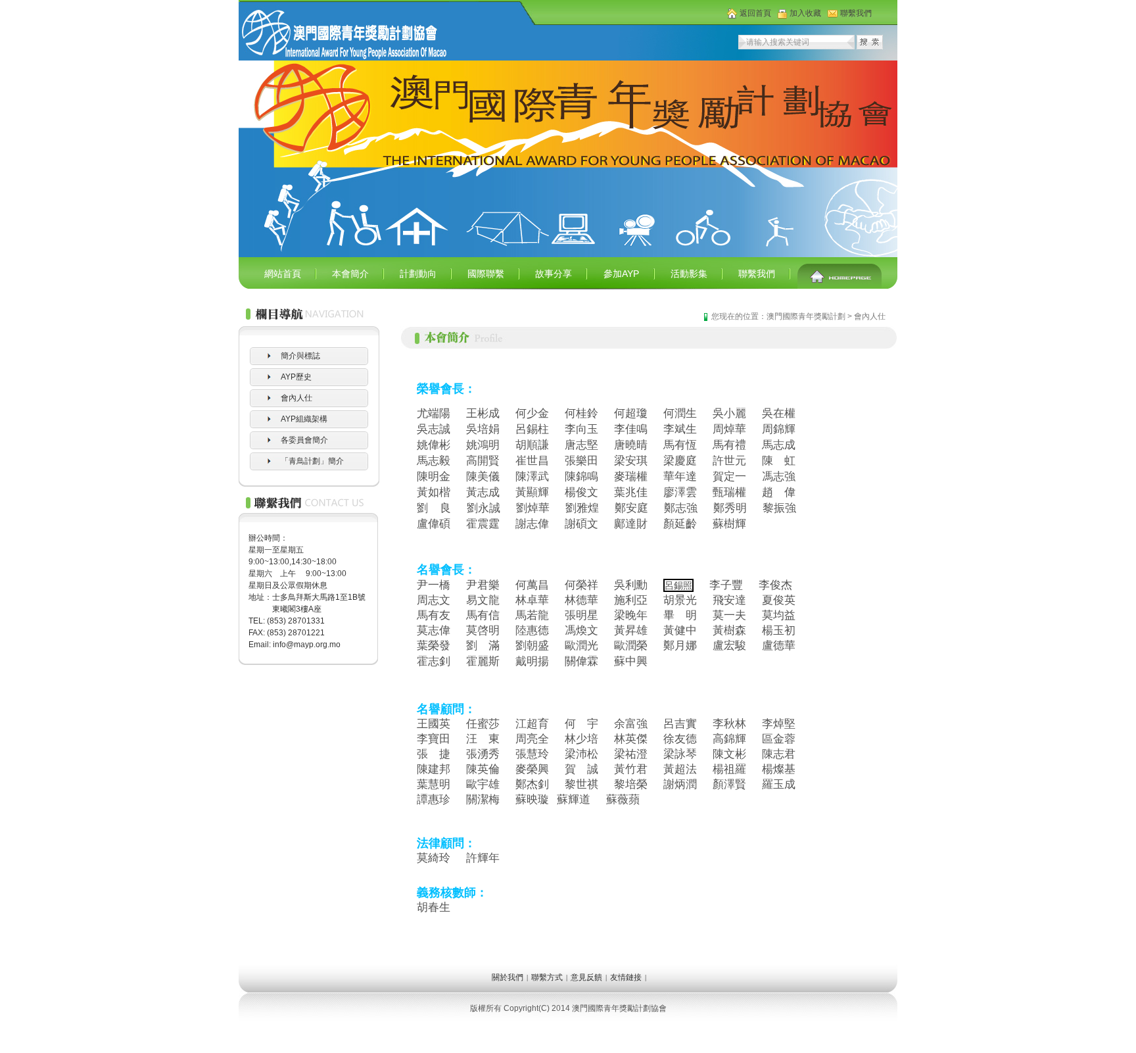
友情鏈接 (626, 977)
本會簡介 (350, 273)
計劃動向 (418, 273)
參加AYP (621, 273)
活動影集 (689, 273)
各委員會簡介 (304, 440)
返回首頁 (755, 13)
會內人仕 (296, 398)
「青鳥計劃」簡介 (312, 461)
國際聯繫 (485, 273)
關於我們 (507, 977)
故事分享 (553, 273)
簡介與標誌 (300, 355)
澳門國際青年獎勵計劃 (806, 316)
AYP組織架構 (304, 419)
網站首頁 (282, 273)
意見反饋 (586, 977)
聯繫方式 (547, 977)
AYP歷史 (296, 376)
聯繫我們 (856, 13)
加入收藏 (805, 13)
